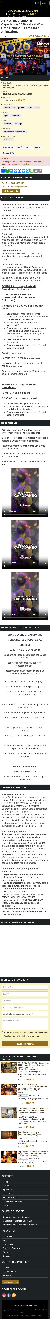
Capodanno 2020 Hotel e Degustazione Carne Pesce (29, 1133)
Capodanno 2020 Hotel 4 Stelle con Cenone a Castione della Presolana (33, 1109)
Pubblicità (7, 1275)
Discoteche (8, 1194)
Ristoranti (7, 1186)
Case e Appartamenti (12, 1201)
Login (44, 3)
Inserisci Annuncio (10, 1282)
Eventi (6, 1205)
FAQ (28, 147)
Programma (8, 147)
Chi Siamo (7, 1236)
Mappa (10, 87)
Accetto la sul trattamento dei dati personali (26, 1032)
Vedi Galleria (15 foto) (39, 36)
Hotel (5, 36)
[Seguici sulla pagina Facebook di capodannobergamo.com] (9, 1295)
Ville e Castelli (9, 1197)
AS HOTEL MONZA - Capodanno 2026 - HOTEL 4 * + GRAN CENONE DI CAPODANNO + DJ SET (32, 1087)
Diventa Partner (10, 1272)
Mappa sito (8, 1244)
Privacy (6, 1252)
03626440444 (17, 183)
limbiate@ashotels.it (19, 187)
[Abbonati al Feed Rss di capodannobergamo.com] (14, 1295)
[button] (46, 56)
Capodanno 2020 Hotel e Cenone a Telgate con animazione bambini (33, 1153)
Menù (19, 147)
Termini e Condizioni (12, 1248)
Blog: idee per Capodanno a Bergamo (20, 1225)
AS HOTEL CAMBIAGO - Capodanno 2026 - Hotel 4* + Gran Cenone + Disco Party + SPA (33, 1065)
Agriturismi (8, 1190)
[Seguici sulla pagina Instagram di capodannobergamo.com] (4, 1295)
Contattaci (24, 164)
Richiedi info (8, 153)
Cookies (6, 1256)
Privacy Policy (17, 1032)
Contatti (6, 1268)
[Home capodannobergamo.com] (27, 10)
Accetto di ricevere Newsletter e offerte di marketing (23, 1036)
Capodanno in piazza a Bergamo (17, 1221)
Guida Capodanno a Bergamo (16, 1217)
